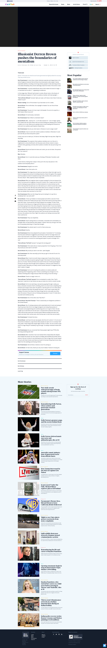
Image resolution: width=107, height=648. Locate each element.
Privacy (43, 637)
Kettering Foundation (72, 644)
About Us (43, 634)
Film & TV (85, 4)
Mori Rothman (30, 65)
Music (68, 4)
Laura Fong (38, 65)
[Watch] (28, 392)
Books (62, 4)
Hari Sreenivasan (23, 65)
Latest (32, 634)
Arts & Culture (76, 4)
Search (97, 4)
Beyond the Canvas (53, 4)
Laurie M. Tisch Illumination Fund (74, 642)
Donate (91, 4)
